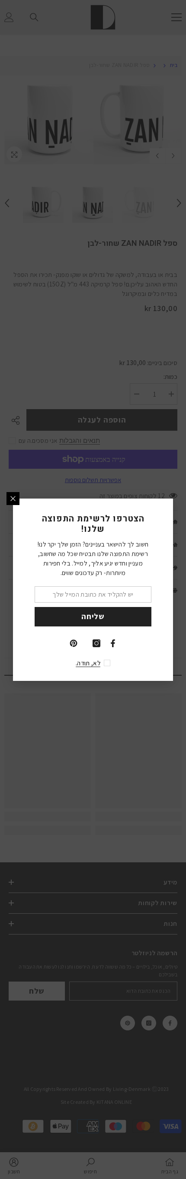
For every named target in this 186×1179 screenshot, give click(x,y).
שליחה (93, 616)
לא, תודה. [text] (88, 663)
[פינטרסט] (73, 643)
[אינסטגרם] (96, 643)
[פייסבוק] (113, 643)
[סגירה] (12, 498)
